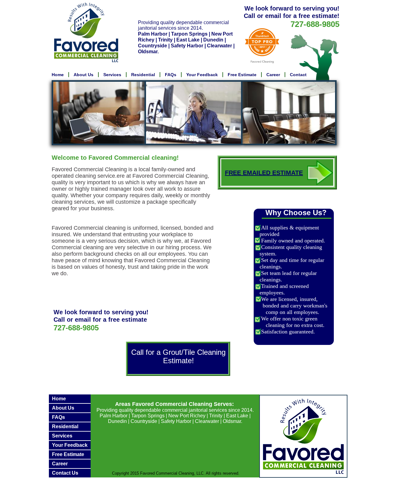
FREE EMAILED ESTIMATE (264, 172)
